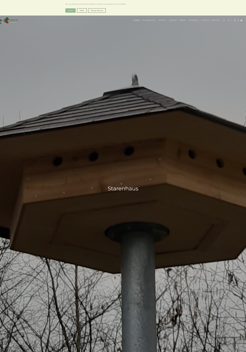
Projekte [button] (183, 20)
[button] (224, 20)
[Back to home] (11, 20)
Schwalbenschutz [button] (149, 20)
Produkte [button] (136, 20)
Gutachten (162, 20)
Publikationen (193, 20)
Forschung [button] (205, 20)
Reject (82, 10)
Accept (70, 10)
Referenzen (216, 20)
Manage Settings (97, 10)
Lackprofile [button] (173, 20)
